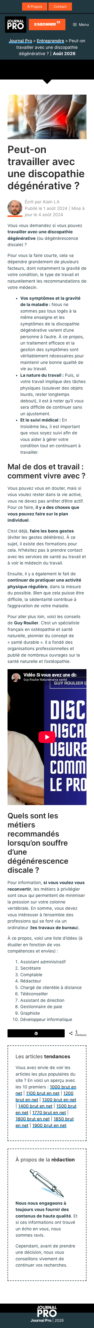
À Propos (34, 6)
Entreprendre (50, 40)
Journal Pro (20, 40)
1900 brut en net (49, 1125)
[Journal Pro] (16, 24)
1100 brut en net (42, 1093)
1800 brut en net (33, 1118)
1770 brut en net (49, 1112)
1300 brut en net (59, 1099)
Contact (60, 6)
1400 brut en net (35, 1106)
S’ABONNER (47, 23)
